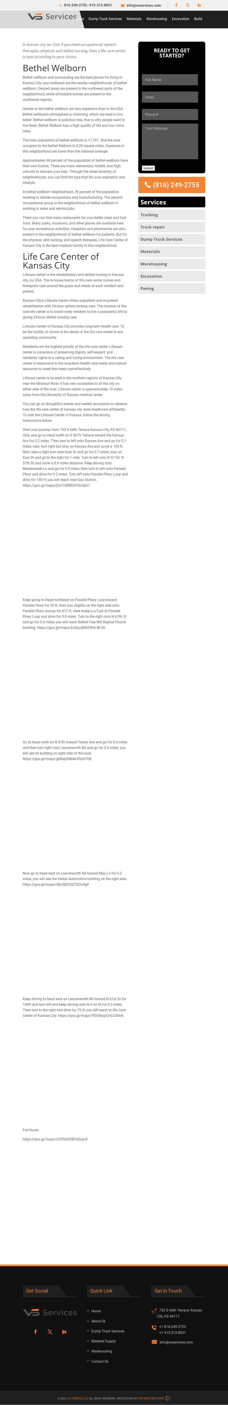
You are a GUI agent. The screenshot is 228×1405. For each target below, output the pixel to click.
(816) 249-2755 (176, 185)
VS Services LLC (78, 1398)
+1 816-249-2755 (172, 1327)
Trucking (149, 214)
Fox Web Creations (151, 1398)
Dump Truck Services (105, 19)
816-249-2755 (75, 5)
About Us (98, 1321)
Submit (148, 168)
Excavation (180, 19)
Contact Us (99, 1361)
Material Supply (103, 1341)
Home (79, 19)
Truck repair (152, 227)
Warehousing (156, 19)
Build (198, 19)
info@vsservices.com (176, 1342)
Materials (134, 19)
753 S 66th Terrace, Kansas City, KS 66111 (179, 1313)
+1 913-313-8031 (172, 1333)
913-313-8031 (100, 5)
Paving (147, 288)
